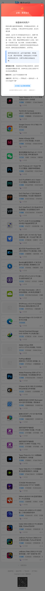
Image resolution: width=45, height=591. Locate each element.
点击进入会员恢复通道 (22, 86)
